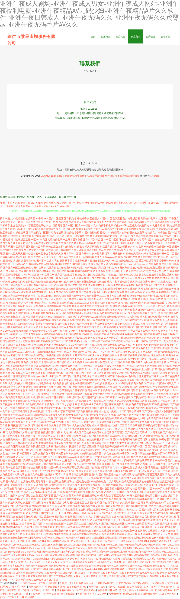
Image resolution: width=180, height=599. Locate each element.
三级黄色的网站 (168, 593)
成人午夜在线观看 (86, 221)
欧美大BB (135, 309)
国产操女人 (30, 355)
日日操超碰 (23, 590)
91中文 (149, 393)
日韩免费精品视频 (69, 512)
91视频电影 (6, 260)
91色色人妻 (9, 330)
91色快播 (169, 306)
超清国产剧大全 (92, 299)
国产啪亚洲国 (89, 446)
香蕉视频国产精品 (50, 432)
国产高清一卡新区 (18, 295)
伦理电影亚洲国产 (87, 323)
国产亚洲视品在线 (79, 502)
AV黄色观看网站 (108, 288)
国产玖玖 (94, 502)
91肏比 (164, 477)
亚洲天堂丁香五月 (146, 376)
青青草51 (54, 460)
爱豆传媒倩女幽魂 (74, 299)
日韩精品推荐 (150, 425)
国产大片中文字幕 (165, 334)
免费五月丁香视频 (141, 404)
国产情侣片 (79, 516)
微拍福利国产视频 (56, 249)
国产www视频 (71, 456)
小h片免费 (52, 292)
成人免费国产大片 (161, 397)
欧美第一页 (65, 583)
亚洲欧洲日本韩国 (55, 586)
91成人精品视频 (137, 235)
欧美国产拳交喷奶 (84, 306)
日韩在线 (38, 267)
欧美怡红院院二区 (128, 260)
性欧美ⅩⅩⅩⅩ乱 (118, 242)
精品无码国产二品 (142, 488)
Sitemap (154, 175)
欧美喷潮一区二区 (103, 509)
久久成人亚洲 (63, 435)
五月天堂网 (167, 534)
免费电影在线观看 (109, 313)
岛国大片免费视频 (52, 239)
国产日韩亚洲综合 (108, 474)
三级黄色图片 (37, 470)
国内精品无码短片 (98, 274)
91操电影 (128, 470)
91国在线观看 (168, 351)
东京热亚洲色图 (98, 534)
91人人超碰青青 (135, 477)
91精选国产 (54, 376)
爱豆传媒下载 (33, 498)
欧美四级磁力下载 (19, 593)
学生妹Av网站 (121, 225)
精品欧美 (144, 512)
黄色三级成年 (84, 376)
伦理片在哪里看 (75, 407)
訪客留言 (165, 36)
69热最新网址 (69, 467)
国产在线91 (70, 341)
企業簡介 (105, 36)
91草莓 (47, 502)
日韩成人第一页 (67, 281)
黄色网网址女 (155, 323)
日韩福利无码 (30, 484)
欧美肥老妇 (62, 453)
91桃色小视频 (13, 527)
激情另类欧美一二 (13, 439)
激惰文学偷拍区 (128, 590)
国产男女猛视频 (98, 456)
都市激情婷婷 (23, 330)
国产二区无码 (54, 505)
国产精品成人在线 (139, 320)
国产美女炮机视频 (48, 583)
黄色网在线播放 (32, 509)
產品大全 (120, 36)
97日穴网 (28, 358)
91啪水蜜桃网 (39, 505)
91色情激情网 (153, 264)
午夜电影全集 (32, 299)
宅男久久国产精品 (13, 442)
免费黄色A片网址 (36, 249)
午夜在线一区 (146, 590)
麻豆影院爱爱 (102, 362)
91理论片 (145, 418)
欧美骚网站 (140, 474)
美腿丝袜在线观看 (136, 449)
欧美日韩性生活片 (101, 432)
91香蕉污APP (126, 453)
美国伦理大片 (94, 218)
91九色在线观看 (81, 460)
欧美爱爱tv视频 (122, 404)
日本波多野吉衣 (106, 390)
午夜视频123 (40, 411)
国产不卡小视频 (116, 376)
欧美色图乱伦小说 (53, 379)
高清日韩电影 (57, 491)
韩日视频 (160, 369)
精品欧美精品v (82, 481)
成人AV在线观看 (159, 512)
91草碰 (82, 316)
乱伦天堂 (150, 495)
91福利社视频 (59, 365)
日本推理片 (54, 411)
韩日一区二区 (166, 253)
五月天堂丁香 (45, 495)
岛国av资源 (120, 358)
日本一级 (107, 439)
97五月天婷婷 (30, 365)
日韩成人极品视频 (160, 467)
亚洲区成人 (74, 484)
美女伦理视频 (130, 218)
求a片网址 (41, 316)
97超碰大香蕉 (26, 235)
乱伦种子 (82, 218)
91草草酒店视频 (150, 253)
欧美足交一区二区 (168, 256)
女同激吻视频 (51, 306)
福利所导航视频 (144, 407)
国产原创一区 (36, 586)
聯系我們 (135, 36)
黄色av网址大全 (67, 278)
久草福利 (129, 249)
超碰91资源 (132, 358)
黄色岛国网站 (113, 264)
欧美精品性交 (143, 271)
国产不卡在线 (43, 260)
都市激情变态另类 (55, 414)
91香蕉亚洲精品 (34, 390)
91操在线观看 (33, 463)
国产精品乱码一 (142, 583)
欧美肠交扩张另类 (13, 348)
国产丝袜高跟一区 (54, 593)
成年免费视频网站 (33, 334)
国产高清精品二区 (36, 232)
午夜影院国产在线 (15, 463)
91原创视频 (44, 488)
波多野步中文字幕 (119, 442)
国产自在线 (93, 383)
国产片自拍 (57, 341)
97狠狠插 (8, 449)
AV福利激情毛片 (14, 509)
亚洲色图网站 (131, 512)
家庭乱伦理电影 (11, 274)
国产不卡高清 (76, 358)
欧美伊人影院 (122, 323)
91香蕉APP (42, 218)
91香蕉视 (5, 239)
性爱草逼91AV (21, 404)
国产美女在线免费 (109, 453)
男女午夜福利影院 (149, 481)
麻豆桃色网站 (106, 527)
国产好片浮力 (113, 320)
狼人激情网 (115, 498)
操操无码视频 (92, 428)
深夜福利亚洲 (10, 477)
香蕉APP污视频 (112, 365)
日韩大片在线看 (14, 327)
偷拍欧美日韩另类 (108, 590)
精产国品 (35, 432)
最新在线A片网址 (92, 355)
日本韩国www (28, 583)
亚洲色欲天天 (50, 256)
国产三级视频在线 (106, 516)
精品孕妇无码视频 (15, 369)
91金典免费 (49, 425)
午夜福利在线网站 (86, 330)
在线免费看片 (94, 439)
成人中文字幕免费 (106, 460)
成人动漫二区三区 (117, 425)
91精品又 (20, 498)
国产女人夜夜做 (144, 428)
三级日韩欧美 (25, 411)
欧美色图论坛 (163, 292)
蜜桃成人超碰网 (115, 534)
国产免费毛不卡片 (110, 502)
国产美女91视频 (63, 516)
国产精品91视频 (52, 467)
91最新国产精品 (158, 327)
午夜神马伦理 (161, 505)
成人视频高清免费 (94, 418)
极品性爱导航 (66, 306)
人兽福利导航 (25, 477)
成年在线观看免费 (81, 530)
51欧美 (43, 285)
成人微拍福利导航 (41, 530)
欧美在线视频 (50, 348)
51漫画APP (87, 404)
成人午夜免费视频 (154, 249)
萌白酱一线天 (100, 449)
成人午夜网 (113, 281)
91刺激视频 (32, 512)
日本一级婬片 (85, 225)
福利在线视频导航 (83, 509)
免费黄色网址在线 (68, 348)
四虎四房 (43, 484)
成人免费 (57, 383)
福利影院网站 (17, 281)
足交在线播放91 (19, 225)
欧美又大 (28, 306)
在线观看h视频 (125, 221)
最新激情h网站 (158, 439)
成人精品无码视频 (84, 242)
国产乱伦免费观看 (158, 446)
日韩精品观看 (141, 327)
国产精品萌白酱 (103, 470)
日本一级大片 (7, 218)
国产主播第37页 (49, 474)
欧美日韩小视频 (59, 488)
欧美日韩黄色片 (129, 456)
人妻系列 (58, 299)
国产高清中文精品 (86, 590)
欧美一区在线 (94, 309)
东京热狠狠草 (126, 327)
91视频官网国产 (101, 386)
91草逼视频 (96, 520)
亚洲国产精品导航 (35, 246)
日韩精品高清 (79, 390)
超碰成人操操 (115, 274)
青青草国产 (138, 400)
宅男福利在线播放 (56, 446)
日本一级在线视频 (95, 320)
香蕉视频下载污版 (23, 449)
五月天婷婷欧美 (121, 309)
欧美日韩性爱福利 (161, 418)
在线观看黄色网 (24, 516)
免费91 (159, 299)
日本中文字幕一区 (49, 512)
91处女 (108, 330)
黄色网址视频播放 (89, 379)
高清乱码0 (41, 323)
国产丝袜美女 (43, 271)
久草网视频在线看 (167, 337)
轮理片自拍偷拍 (120, 421)
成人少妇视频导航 (137, 313)
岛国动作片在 (15, 393)
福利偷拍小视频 (146, 218)
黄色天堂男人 (127, 281)
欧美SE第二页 (161, 435)
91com (175, 428)
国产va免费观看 (67, 327)
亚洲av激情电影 (54, 372)
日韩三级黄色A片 (67, 323)
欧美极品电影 (50, 281)
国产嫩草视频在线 (148, 520)
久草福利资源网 (156, 330)
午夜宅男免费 (159, 271)
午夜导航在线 (71, 372)
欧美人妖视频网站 (63, 442)
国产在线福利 (128, 505)
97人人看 (91, 516)
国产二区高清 (55, 456)
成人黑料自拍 (113, 411)
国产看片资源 (35, 295)
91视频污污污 (147, 463)
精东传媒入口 (96, 256)
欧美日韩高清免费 (15, 446)
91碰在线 (138, 246)
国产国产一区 (10, 267)
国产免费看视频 (84, 411)
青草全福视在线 (60, 320)
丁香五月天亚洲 (156, 474)
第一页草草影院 (163, 453)
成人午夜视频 (126, 379)
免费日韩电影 (113, 271)
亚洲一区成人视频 (92, 344)
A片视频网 (81, 383)
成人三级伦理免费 (65, 228)
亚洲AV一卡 (47, 393)
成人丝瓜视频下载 (68, 256)
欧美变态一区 (12, 221)
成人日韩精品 (125, 484)
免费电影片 (58, 337)
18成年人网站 (53, 313)
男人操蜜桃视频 (21, 313)
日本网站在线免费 (116, 295)
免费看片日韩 (110, 520)
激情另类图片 (41, 302)
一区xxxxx (36, 239)
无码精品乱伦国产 (162, 583)
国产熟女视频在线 (132, 369)
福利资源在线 (62, 264)
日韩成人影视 (128, 271)
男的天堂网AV (141, 344)
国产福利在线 (84, 271)
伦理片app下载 (85, 267)
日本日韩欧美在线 (147, 491)
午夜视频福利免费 (128, 520)
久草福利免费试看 (101, 477)
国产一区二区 (70, 225)
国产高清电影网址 (106, 372)
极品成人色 (100, 411)
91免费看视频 (52, 470)
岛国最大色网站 (123, 488)
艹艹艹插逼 (128, 365)
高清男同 (31, 534)
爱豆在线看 (88, 362)
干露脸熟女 (9, 516)
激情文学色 (33, 474)
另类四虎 (18, 260)
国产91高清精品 (92, 239)
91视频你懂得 (26, 337)
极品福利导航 (141, 498)
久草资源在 (103, 407)
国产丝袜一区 (50, 278)
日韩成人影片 (125, 344)
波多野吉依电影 (37, 292)
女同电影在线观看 (147, 530)
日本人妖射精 (101, 369)
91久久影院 (99, 271)
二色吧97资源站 (52, 295)
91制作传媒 (106, 358)
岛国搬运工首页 (14, 397)
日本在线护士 (23, 344)
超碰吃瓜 (67, 355)
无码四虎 (38, 306)
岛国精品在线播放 (101, 530)
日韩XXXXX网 (123, 583)
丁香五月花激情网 (103, 404)
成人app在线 (145, 278)
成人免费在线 (41, 358)
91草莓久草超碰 (123, 267)
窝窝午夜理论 (81, 442)
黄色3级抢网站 (54, 225)
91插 (93, 460)
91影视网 (150, 242)
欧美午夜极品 (101, 242)
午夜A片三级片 (34, 369)
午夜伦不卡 (161, 242)
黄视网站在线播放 (40, 341)
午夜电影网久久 (27, 271)
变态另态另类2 (147, 456)
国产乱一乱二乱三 (149, 358)
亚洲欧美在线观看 (59, 302)
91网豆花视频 (128, 302)
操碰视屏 (72, 271)
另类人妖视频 (38, 421)
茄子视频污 (37, 256)
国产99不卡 (111, 397)
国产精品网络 (138, 502)
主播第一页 (85, 348)
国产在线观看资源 (77, 285)
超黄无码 (24, 470)
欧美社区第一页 (110, 463)
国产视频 (165, 523)
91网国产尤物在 (166, 530)
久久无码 (125, 502)
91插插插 (148, 435)
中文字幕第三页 (103, 306)
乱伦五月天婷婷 (117, 449)
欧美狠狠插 (65, 390)
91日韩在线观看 (71, 505)
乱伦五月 (13, 460)
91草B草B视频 (29, 274)
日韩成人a (15, 523)
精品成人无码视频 (129, 481)
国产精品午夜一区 (33, 253)
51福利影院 (104, 495)
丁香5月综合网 (106, 351)
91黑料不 (94, 488)
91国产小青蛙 (155, 313)
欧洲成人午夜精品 (166, 309)
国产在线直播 (41, 428)
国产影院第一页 (157, 341)
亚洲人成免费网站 (139, 225)
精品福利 (10, 456)
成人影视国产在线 (99, 334)
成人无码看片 (15, 383)
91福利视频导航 (118, 292)
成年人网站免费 (153, 432)
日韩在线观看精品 (125, 390)
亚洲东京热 (30, 260)
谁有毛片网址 (19, 586)
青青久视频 (47, 386)
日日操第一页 (112, 302)
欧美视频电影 (83, 527)
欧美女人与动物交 (157, 232)
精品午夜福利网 (69, 470)
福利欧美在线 (129, 467)
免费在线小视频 (128, 299)
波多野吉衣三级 (31, 393)
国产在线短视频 (163, 495)
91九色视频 (58, 260)
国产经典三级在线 (100, 341)
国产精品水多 (61, 495)
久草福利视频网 (100, 253)
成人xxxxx (11, 453)
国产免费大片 (149, 509)
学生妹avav (115, 369)
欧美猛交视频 (131, 274)
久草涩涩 (77, 355)
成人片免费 (159, 407)
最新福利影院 (45, 442)
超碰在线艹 (9, 344)
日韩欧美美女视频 (139, 421)
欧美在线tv (75, 453)
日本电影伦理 (157, 414)
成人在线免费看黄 (74, 428)
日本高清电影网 (70, 313)
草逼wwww (84, 477)
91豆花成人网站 (26, 597)
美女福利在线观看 (98, 498)
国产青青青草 (81, 520)
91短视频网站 (126, 474)
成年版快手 (16, 484)
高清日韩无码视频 (161, 348)
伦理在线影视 (112, 418)
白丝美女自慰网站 (89, 523)
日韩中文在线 (158, 281)
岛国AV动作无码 (19, 292)
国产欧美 (52, 323)
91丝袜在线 (66, 460)
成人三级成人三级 (79, 302)
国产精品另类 (142, 516)
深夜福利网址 (117, 334)
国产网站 (46, 320)
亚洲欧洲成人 (25, 267)
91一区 (138, 470)
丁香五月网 (98, 348)
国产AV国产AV (104, 228)
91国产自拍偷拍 (90, 232)
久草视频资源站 (115, 278)
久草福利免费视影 (150, 534)
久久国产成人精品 (68, 369)
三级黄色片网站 (16, 407)
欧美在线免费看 (133, 334)
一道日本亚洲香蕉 (72, 239)
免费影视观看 (156, 302)
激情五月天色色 (34, 281)
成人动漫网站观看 (100, 235)
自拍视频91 (147, 285)
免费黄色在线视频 (27, 488)
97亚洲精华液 (120, 228)
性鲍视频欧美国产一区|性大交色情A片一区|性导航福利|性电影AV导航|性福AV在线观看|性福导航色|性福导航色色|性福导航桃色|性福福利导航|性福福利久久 (91, 537)
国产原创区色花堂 (96, 249)
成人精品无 (148, 470)
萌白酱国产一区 (162, 246)
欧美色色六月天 (135, 242)
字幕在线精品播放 (88, 414)
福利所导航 (75, 495)
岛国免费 (138, 383)
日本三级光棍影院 (95, 260)
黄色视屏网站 (109, 355)
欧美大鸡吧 (71, 477)
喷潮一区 (73, 400)
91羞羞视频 (34, 320)
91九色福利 (67, 432)
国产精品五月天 (143, 365)
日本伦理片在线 (26, 435)
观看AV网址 (129, 593)
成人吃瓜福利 (162, 295)
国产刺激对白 (157, 527)
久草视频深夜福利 (99, 442)
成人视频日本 (22, 256)
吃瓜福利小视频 (146, 299)
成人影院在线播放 (148, 256)
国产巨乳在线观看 (65, 274)
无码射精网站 (38, 313)
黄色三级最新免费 (159, 498)
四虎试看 (157, 278)
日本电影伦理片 (47, 362)
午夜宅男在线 (133, 362)
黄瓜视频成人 (64, 362)
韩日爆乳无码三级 (58, 288)
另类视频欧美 (26, 428)
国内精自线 (135, 228)
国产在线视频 (161, 393)
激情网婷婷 (172, 488)
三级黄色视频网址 (44, 449)
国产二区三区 (56, 218)
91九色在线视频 (9, 435)
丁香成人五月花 (139, 323)
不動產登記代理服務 (73, 175)
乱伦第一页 (148, 369)
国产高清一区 (165, 586)
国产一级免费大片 (13, 334)
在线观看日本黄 (75, 397)
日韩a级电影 (40, 456)
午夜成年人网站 (14, 502)
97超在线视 (52, 481)
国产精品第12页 (62, 418)
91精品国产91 (39, 330)
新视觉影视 (144, 355)
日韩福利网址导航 (139, 442)
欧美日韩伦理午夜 (101, 512)
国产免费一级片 (49, 221)
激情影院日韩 (104, 467)
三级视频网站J (90, 495)
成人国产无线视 (82, 432)
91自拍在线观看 (160, 239)
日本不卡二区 (71, 253)
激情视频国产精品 (104, 267)
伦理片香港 (128, 498)
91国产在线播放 (127, 428)
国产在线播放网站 (53, 334)
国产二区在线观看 (112, 218)
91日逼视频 (68, 449)
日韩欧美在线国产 (127, 288)
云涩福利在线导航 (57, 330)
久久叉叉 (26, 421)
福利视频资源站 (67, 221)
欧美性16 (98, 337)
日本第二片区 (133, 509)
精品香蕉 (31, 316)
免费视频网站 (66, 481)
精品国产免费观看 (59, 358)
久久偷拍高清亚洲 (160, 372)
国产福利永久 (162, 221)
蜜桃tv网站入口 (167, 383)
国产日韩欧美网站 (131, 411)
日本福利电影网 (164, 590)
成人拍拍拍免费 (148, 316)
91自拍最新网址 (79, 264)
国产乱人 (41, 355)
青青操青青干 (47, 527)
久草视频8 (98, 365)
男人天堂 (5, 428)
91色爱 (34, 453)
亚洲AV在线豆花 (58, 484)
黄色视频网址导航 (150, 351)
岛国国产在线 (118, 477)
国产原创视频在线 (18, 278)
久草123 (117, 467)
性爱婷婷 (77, 362)
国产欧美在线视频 (56, 232)
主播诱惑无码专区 (65, 527)
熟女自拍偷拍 (33, 386)
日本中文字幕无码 (13, 358)
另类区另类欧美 (34, 379)
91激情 (25, 527)
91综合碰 (165, 449)
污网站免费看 (113, 285)
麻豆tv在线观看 (56, 316)
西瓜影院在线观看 (149, 274)
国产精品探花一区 (141, 397)
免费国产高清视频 (33, 502)
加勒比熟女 (126, 246)
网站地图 (65, 206)
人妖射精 (170, 249)
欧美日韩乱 (151, 400)
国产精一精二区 (62, 351)
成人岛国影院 (99, 425)
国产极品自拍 (106, 488)
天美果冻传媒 (50, 369)
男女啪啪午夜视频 (89, 313)
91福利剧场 (142, 302)
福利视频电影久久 (18, 425)
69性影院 (49, 264)
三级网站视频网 (109, 484)
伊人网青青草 (120, 330)
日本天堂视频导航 (75, 260)
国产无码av (148, 411)
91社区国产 (162, 218)
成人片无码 (144, 467)
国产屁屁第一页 (166, 400)
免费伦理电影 (31, 362)
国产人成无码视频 (76, 249)
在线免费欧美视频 (48, 242)
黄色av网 (92, 390)
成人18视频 (58, 477)
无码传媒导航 (141, 414)
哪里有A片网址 (21, 432)
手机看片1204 (155, 306)
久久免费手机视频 (103, 225)
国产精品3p (153, 449)
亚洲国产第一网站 (94, 397)
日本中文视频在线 (81, 435)
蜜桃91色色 (68, 383)
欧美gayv (140, 264)
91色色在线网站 (65, 590)
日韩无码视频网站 (35, 414)
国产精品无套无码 (134, 432)
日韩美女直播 (167, 358)
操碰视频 (107, 309)
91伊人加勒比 (51, 390)
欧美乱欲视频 (54, 355)
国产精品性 (70, 218)
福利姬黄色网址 (106, 323)
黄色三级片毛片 (43, 337)
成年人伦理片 (42, 491)
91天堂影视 (16, 491)
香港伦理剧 (164, 316)
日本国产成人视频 (127, 491)
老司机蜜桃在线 (19, 288)
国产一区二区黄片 (58, 400)
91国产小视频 (162, 470)
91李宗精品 (161, 456)
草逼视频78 (123, 348)
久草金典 (102, 593)
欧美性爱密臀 (104, 446)
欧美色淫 (51, 246)
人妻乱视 (81, 278)
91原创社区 (29, 383)
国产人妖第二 (83, 327)
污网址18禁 (9, 520)
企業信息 (150, 36)
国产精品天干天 (14, 253)
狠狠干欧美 (160, 362)
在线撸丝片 (71, 316)
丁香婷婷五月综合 (120, 341)
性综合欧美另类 (86, 593)
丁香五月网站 (67, 411)
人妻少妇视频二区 (15, 372)
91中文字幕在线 (111, 299)
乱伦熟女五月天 (170, 235)
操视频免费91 (142, 281)
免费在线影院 (142, 460)
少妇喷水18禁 (72, 404)
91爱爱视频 (149, 292)
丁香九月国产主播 (51, 498)
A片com (83, 498)
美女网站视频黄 (70, 498)
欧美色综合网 (73, 232)
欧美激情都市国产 (148, 593)
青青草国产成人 (96, 264)
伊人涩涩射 (133, 351)
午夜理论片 (120, 509)
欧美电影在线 (58, 407)
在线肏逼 (71, 593)
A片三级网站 (85, 365)
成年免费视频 (61, 534)
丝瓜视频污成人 (60, 502)
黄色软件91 (16, 355)
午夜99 (58, 449)
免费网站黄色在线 (140, 372)
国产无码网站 (25, 460)
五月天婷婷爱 (99, 376)
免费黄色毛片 (66, 242)
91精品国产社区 (159, 442)
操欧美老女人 (107, 383)
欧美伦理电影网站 (78, 288)
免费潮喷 (132, 295)
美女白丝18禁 (152, 477)
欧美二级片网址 (109, 481)
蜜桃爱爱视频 (153, 235)
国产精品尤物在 (157, 344)
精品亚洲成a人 (87, 470)
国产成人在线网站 (97, 278)
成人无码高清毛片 (35, 372)
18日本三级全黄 (135, 495)
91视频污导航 (73, 446)
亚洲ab (123, 313)
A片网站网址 (20, 474)
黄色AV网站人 (158, 516)
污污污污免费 (35, 425)
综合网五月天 (33, 309)
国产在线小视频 (162, 428)
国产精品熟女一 (45, 274)
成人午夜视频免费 (46, 520)
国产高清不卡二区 (26, 520)
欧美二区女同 (156, 484)
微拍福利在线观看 (25, 218)
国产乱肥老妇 (30, 442)
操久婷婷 (13, 337)
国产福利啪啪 (148, 309)
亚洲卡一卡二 (56, 428)
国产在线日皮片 (144, 505)
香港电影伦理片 (60, 344)
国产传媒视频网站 (122, 439)
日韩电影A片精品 (105, 583)
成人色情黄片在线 (113, 337)
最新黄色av (16, 495)
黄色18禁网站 (157, 379)
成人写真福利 (158, 355)
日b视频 (12, 351)
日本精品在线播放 (78, 474)
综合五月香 (131, 278)
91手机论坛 (167, 502)
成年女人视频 (165, 228)
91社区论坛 (123, 372)
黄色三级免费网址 (41, 344)
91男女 (166, 278)
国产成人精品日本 (114, 435)
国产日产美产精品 (109, 379)
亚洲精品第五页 (19, 376)
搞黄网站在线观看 (82, 393)
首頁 (93, 36)
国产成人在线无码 (78, 488)
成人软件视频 (117, 362)
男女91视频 (71, 414)
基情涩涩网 (78, 351)
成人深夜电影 (92, 246)
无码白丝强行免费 (87, 467)
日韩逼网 (84, 256)
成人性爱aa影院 (141, 267)
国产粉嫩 (84, 456)
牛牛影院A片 (17, 414)
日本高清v (84, 512)
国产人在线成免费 (16, 249)
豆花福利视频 (104, 421)
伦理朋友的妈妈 (31, 397)
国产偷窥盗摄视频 (79, 235)
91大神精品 (111, 260)
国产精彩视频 (59, 271)
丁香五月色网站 (37, 225)
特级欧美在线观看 (131, 285)
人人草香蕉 (27, 302)
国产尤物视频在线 (75, 491)
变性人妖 (149, 221)
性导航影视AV (77, 320)
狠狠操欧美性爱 (161, 365)
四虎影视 (81, 309)
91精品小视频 (132, 534)
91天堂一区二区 (24, 456)
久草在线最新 (135, 425)
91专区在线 (147, 362)
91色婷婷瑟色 (111, 327)
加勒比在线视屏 (90, 453)
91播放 (95, 527)
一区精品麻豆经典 (57, 285)
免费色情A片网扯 (102, 393)
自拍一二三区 (7, 597)
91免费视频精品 (125, 516)
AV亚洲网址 (83, 341)
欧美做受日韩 (166, 274)
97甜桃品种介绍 (133, 435)
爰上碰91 (49, 516)
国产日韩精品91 (16, 264)
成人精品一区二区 (38, 288)
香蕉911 (104, 232)
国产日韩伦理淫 (44, 534)
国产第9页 (172, 407)
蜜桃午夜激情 (15, 362)
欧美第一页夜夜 (118, 235)
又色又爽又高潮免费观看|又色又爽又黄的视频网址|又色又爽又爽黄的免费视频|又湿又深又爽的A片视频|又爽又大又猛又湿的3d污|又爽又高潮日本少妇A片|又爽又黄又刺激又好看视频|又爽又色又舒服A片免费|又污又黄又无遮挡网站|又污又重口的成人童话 (90, 576)
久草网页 (156, 390)
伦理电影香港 (43, 383)
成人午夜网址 (106, 400)
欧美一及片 (159, 488)
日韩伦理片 (23, 453)
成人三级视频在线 (130, 418)
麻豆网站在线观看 (38, 376)
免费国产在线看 (107, 414)
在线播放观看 (43, 407)
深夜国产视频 (17, 512)
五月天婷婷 (39, 523)
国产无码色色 (17, 390)
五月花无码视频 (123, 400)
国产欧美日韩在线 (13, 365)
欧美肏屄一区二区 (137, 446)
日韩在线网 (45, 365)
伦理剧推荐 (98, 435)
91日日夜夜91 (117, 253)
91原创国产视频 (146, 295)
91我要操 (127, 386)
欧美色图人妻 (30, 242)
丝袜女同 (46, 397)
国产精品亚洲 (69, 376)
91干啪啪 (34, 527)
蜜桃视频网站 (137, 393)
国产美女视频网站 (160, 386)
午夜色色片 (36, 593)
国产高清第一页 (108, 428)
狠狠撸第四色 (119, 530)
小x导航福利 (10, 488)
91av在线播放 (92, 358)
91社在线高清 (13, 302)
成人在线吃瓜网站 (82, 425)
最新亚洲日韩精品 (33, 348)
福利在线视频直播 (20, 239)
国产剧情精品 (47, 228)
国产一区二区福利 (111, 239)
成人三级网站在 (25, 351)
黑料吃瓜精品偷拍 (116, 316)
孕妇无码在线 (153, 502)
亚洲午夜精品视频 (23, 418)
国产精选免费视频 (33, 467)
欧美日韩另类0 (70, 295)
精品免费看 (156, 320)
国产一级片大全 (97, 586)
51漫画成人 (91, 351)
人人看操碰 (168, 320)
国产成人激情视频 (96, 316)
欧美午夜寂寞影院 (127, 355)
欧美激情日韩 (20, 400)
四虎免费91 (81, 274)
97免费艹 (167, 390)
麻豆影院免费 (30, 495)
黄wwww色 (111, 256)
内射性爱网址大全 (91, 463)
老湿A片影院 (162, 411)
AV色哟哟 (130, 376)
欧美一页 (132, 530)
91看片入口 (110, 491)
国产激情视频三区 (35, 446)
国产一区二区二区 (59, 235)
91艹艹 (158, 285)
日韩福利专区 (141, 484)
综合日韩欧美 (166, 260)
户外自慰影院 (41, 235)
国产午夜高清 (172, 414)
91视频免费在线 (50, 509)
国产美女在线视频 (13, 306)
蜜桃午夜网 (90, 407)
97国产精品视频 (12, 285)
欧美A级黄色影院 (159, 421)
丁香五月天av (118, 495)
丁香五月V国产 (72, 421)
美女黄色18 (6, 418)
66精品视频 (124, 397)
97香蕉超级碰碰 (160, 404)
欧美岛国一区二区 (54, 404)
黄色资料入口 (164, 491)
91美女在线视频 (30, 285)
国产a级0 (139, 221)
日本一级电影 (143, 390)
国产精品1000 (170, 432)
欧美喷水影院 (134, 292)
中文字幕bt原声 (8, 411)
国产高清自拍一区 (145, 453)
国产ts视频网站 (141, 386)
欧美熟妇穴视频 (55, 421)
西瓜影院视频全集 (90, 505)
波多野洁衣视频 (96, 285)
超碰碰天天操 (133, 253)
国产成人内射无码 (10, 228)
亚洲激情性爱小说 (84, 583)
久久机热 (102, 281)
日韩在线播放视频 (51, 463)
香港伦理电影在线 (127, 256)
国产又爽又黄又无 (138, 330)
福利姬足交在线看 (89, 400)
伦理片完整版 (22, 341)
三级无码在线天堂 (46, 435)
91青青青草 (115, 593)
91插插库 (13, 235)
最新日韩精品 (101, 292)
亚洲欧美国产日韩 (61, 530)
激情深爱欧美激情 (82, 386)
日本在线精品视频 (77, 586)
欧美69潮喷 (70, 267)
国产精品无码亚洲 (38, 400)
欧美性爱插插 (157, 267)
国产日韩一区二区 (96, 295)
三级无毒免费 (41, 460)
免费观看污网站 (141, 439)
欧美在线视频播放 (129, 463)
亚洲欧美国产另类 (124, 527)
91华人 (82, 295)
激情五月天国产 (16, 309)
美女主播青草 (48, 309)
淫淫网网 (84, 334)
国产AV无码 (46, 299)
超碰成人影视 (119, 306)
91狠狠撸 (79, 246)
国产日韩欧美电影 (86, 281)
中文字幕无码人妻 (53, 253)
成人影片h (97, 327)
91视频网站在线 (35, 264)
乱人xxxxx (13, 470)
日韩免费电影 (20, 320)
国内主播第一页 (87, 372)
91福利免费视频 (108, 523)
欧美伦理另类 (142, 527)
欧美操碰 (96, 481)
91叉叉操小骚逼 (42, 477)
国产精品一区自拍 (168, 425)
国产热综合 (150, 337)
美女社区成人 (79, 439)
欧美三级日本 (64, 425)
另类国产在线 (18, 386)
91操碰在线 (19, 232)
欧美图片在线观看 (106, 221)
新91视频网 (144, 288)
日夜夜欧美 (149, 334)
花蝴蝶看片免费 (118, 232)
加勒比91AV (124, 523)
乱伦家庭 (139, 249)
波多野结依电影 (64, 246)
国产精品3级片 (150, 228)
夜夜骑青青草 (15, 242)
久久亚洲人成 (30, 327)
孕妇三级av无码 (44, 439)
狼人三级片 (19, 534)
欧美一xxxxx (128, 264)
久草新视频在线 (62, 386)
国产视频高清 (35, 278)
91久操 (125, 320)
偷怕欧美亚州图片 (86, 228)
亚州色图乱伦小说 (48, 327)
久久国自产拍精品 (25, 323)
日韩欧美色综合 (62, 439)
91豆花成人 (6, 432)
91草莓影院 (11, 271)
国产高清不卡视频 (66, 309)
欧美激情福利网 (65, 520)
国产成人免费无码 (140, 348)
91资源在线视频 (121, 393)
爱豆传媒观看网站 (148, 260)
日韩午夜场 (78, 418)
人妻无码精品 (144, 239)
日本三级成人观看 (43, 418)
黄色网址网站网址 (35, 481)
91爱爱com (121, 351)
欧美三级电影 (166, 481)
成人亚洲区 (86, 337)
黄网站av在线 (151, 523)
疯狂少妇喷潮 (119, 446)
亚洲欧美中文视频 (79, 534)
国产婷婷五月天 (125, 414)
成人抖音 (38, 516)
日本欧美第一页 (158, 460)
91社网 (160, 376)
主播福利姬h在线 (44, 351)
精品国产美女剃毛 (110, 246)
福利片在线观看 (171, 225)
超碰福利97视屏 (94, 491)
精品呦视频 (163, 509)
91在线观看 (137, 523)
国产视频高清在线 (15, 316)
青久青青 (63, 474)
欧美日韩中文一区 (137, 306)
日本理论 (118, 470)
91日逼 (14, 505)
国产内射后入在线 (15, 481)
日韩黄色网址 (88, 421)
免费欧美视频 (36, 404)
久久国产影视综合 (54, 267)
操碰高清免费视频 (14, 299)
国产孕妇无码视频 (110, 505)
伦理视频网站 (142, 379)
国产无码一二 (151, 383)
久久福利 (130, 407)
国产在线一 (37, 590)
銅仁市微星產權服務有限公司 (101, 175)
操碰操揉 (26, 530)
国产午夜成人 (86, 292)
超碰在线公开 (163, 463)
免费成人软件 (71, 379)
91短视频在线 (53, 523)
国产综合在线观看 (30, 221)
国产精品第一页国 (15, 379)
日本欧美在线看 (14, 467)
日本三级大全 (117, 407)
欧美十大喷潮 (134, 586)
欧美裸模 (149, 246)
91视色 (71, 330)
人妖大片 (5, 491)
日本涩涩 (50, 590)
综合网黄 (31, 407)
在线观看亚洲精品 (134, 337)
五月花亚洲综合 (139, 341)
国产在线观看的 (69, 523)
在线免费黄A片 (115, 249)
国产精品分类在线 (161, 288)
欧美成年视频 (12, 530)
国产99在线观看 (117, 586)
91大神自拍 (156, 225)
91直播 (100, 330)
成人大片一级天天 (71, 463)
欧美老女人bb (97, 302)
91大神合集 (133, 316)
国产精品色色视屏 (68, 292)
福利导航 (72, 365)
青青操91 (27, 523)
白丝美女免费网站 (137, 232)
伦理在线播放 (128, 239)
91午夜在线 (66, 509)
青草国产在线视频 (15, 246)
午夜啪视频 (25, 505)
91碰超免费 (117, 512)
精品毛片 (15, 421)
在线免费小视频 (63, 393)
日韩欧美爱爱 (72, 337)
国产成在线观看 (84, 449)
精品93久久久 (85, 369)
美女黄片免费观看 (90, 484)
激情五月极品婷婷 (30, 228)
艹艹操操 (94, 288)
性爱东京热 (111, 348)
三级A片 (93, 474)
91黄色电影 (75, 344)
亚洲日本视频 (71, 334)
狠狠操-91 (115, 386)
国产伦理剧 (118, 432)
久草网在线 (169, 285)
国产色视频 (29, 439)
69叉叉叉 (164, 520)
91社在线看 (114, 456)
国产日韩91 (85, 253)
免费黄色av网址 (46, 453)
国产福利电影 (109, 344)
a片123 (14, 428)
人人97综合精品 (124, 383)
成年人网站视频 (125, 460)
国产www (29, 491)
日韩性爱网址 (58, 397)
